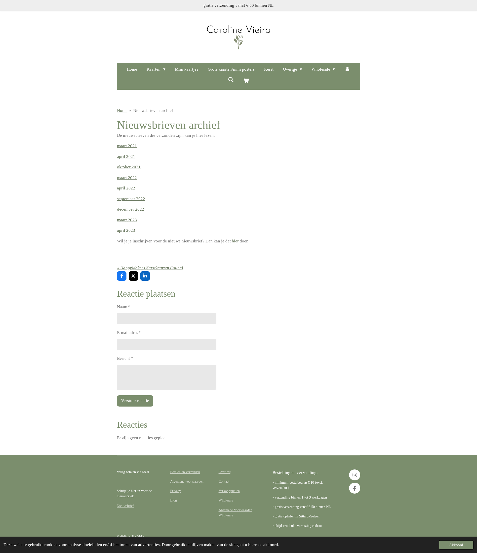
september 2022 (131, 198)
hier (235, 241)
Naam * (123, 306)
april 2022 (126, 188)
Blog (173, 500)
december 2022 (130, 209)
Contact (224, 481)
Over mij (225, 472)
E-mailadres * (129, 332)
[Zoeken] (230, 80)
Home (122, 110)
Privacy (175, 491)
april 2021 (126, 156)
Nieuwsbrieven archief (153, 110)
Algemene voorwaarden (186, 481)
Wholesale (226, 500)
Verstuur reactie (135, 400)
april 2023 (126, 230)
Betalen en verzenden (185, 472)
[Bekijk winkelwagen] (246, 80)
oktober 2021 (129, 167)
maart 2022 (127, 177)
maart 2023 (127, 220)
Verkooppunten (229, 491)
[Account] (347, 69)
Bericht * (125, 358)
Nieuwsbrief (125, 506)
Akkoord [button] (456, 545)
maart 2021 (127, 145)
